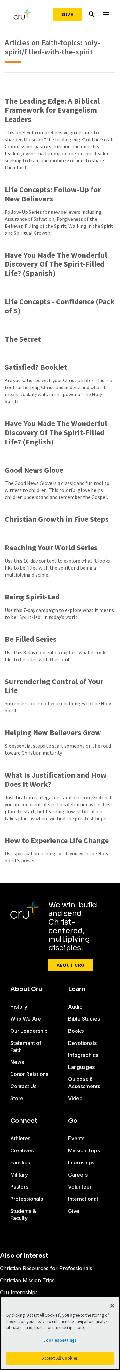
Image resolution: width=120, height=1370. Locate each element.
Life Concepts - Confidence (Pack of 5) (60, 306)
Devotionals (82, 1043)
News (17, 1062)
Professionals (26, 1199)
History (18, 1006)
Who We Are (25, 1019)
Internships (81, 1162)
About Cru (70, 965)
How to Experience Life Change (57, 840)
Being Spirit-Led (32, 597)
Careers (78, 1174)
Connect (23, 1121)
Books (76, 1031)
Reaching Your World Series (51, 547)
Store (16, 1098)
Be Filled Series (31, 639)
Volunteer (80, 1187)
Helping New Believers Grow (53, 732)
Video (75, 1098)
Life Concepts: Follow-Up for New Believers (53, 194)
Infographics (83, 1055)
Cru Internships (19, 1292)
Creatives (22, 1150)
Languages (81, 1067)
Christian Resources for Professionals (46, 1268)
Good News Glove (34, 470)
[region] (60, 1333)
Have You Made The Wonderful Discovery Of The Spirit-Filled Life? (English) (56, 432)
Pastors (19, 1187)
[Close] (112, 1306)
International (83, 1199)
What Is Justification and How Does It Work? (56, 780)
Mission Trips (84, 1150)
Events (76, 1138)
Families (20, 1162)
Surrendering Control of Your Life (54, 686)
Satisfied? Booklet (36, 367)
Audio (75, 1006)
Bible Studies (84, 1019)
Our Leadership (29, 1031)
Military (19, 1174)
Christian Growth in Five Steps (57, 519)
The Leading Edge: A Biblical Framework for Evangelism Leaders (52, 110)
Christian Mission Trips (27, 1280)
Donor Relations (29, 1074)
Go (72, 1121)
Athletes (20, 1138)
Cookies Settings (59, 1340)
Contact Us (23, 1086)
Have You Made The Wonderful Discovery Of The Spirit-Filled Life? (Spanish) (56, 264)
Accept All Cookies (60, 1358)
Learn (76, 989)
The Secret (23, 339)
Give (67, 14)
